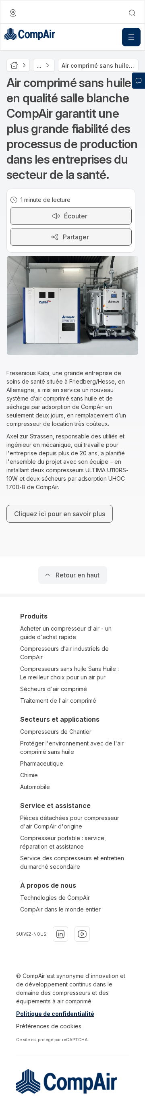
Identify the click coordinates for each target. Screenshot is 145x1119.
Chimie (29, 775)
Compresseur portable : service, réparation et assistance (63, 842)
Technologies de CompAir (55, 897)
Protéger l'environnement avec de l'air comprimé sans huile (72, 747)
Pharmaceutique (41, 763)
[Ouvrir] (131, 37)
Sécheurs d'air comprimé (53, 688)
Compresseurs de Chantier (55, 731)
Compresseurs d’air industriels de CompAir (64, 652)
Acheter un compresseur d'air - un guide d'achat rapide (66, 632)
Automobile (35, 786)
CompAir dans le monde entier (60, 909)
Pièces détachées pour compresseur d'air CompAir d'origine (69, 822)
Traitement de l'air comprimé (58, 700)
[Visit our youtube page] (82, 934)
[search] (132, 13)
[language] (13, 13)
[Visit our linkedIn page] (60, 934)
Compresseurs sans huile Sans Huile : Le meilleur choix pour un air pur (69, 673)
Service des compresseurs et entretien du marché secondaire (72, 862)
